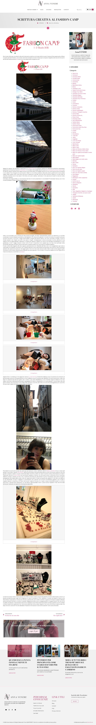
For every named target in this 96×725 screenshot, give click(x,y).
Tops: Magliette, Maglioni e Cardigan (82, 191)
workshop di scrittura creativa (55, 170)
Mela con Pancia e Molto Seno (81, 149)
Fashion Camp (31, 168)
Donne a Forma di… (78, 115)
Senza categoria (77, 182)
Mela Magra (76, 157)
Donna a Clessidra (77, 107)
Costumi (75, 105)
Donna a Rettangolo (78, 110)
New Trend (75, 162)
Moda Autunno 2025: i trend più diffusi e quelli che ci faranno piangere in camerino (75, 665)
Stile (74, 189)
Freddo (74, 130)
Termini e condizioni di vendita (41, 722)
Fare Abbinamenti (77, 120)
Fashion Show (76, 124)
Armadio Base (76, 78)
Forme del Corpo (77, 125)
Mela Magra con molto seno (80, 159)
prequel (22, 251)
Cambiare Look (77, 88)
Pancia (74, 164)
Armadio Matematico (38, 710)
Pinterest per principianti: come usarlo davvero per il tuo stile (47, 664)
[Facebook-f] (12, 709)
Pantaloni (75, 166)
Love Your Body (77, 140)
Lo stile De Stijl (32, 376)
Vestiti (74, 198)
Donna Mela (76, 113)
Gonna (74, 132)
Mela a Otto (76, 145)
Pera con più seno (77, 169)
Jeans (74, 137)
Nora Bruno (90, 722)
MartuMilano (20, 472)
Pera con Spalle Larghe (79, 171)
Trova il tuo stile (37, 708)
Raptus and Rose (51, 470)
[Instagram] (9, 709)
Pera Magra (76, 174)
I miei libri (75, 135)
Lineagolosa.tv (34, 281)
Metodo (75, 161)
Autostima (75, 81)
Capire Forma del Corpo (79, 90)
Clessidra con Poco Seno (79, 93)
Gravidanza (76, 134)
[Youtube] (6, 709)
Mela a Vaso (76, 147)
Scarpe (74, 179)
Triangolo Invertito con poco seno (82, 192)
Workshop (56, 23)
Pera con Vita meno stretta (80, 172)
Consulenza (76, 103)
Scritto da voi (76, 181)
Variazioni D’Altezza (78, 196)
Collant (74, 100)
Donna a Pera (76, 108)
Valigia (74, 194)
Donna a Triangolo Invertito (80, 112)
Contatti (66, 9)
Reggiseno (75, 176)
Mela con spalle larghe (78, 155)
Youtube (75, 201)
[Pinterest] (15, 709)
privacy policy (52, 722)
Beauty (74, 83)
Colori (74, 102)
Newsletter (57, 9)
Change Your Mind (77, 92)
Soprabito (75, 187)
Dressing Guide (77, 118)
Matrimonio (76, 144)
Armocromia (76, 80)
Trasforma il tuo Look (38, 705)
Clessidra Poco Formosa (79, 98)
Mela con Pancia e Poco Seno (80, 150)
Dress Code (76, 117)
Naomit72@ (17, 475)
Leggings (75, 139)
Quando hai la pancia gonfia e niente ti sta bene (20, 662)
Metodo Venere (31, 9)
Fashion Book (76, 122)
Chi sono (48, 9)
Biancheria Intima (77, 85)
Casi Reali (35, 713)
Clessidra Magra (77, 95)
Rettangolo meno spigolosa (80, 177)
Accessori (75, 75)
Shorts (74, 186)
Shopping (75, 184)
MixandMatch (23, 170)
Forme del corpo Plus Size (79, 127)
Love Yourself (76, 142)
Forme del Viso (76, 129)
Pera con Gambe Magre (79, 167)
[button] (72, 209)
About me (51, 23)
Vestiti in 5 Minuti (37, 703)
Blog (41, 9)
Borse (74, 86)
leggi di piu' (12, 673)
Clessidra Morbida (77, 97)
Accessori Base (77, 76)
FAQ (53, 708)
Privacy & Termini (56, 711)
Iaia (17, 59)
